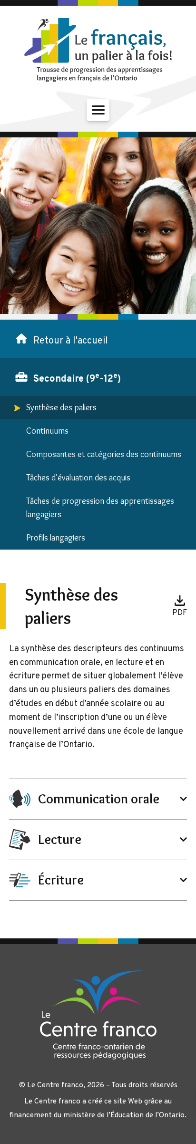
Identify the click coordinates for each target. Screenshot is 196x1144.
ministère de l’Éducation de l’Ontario (124, 1115)
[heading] (98, 799)
